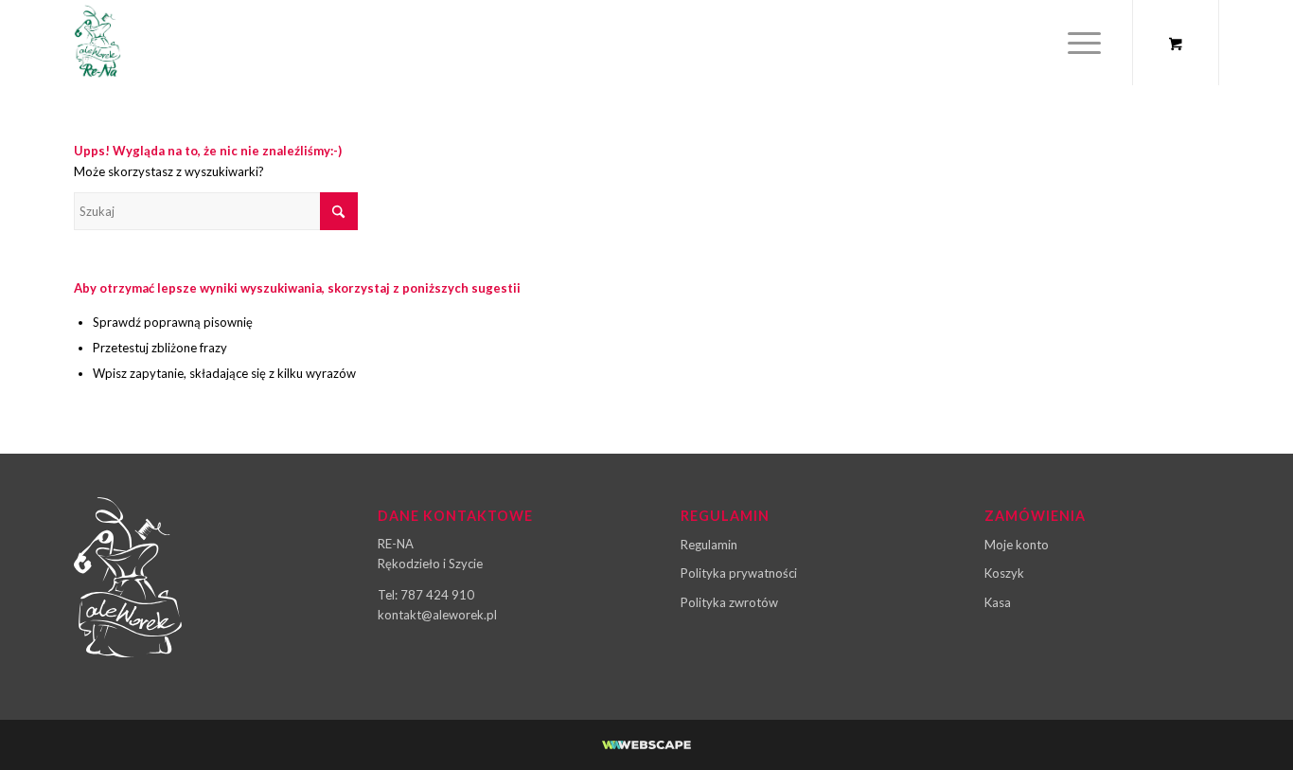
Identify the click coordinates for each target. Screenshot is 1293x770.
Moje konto (1016, 544)
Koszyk (1004, 573)
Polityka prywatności (739, 573)
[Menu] (1078, 42)
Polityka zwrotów (729, 602)
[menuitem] (1084, 42)
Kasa (997, 602)
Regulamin (709, 544)
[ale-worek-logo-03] (97, 42)
